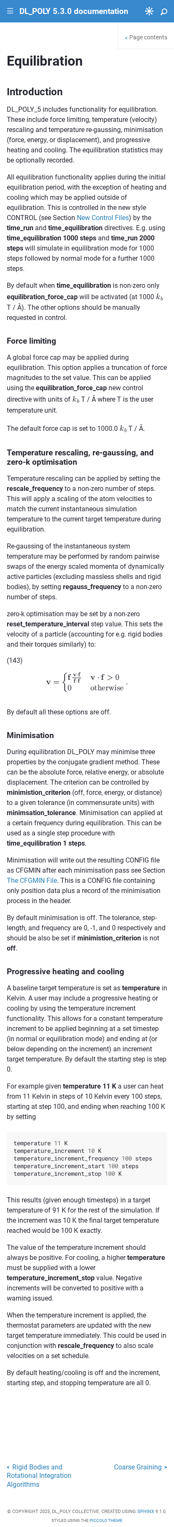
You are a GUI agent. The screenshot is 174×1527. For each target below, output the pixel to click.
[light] (149, 11)
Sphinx (145, 1511)
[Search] (163, 11)
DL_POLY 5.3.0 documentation (73, 11)
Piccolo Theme (106, 1520)
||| (10, 11)
